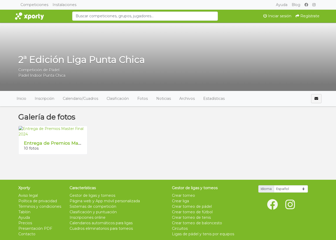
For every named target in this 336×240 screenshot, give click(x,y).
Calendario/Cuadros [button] (80, 98)
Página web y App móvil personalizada (105, 201)
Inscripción (44, 98)
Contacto (26, 234)
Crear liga (180, 201)
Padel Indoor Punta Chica (41, 75)
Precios (25, 223)
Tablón (24, 212)
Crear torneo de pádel (192, 206)
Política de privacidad (37, 201)
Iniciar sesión (279, 16)
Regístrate (309, 16)
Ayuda (281, 4)
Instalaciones (64, 4)
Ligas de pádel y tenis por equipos (203, 234)
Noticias (163, 98)
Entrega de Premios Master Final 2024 (68, 143)
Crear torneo (183, 195)
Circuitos (180, 228)
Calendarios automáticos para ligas (101, 223)
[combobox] (145, 16)
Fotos (142, 98)
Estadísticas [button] (214, 98)
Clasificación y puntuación (93, 212)
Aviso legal (28, 195)
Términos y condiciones (39, 206)
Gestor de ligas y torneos (92, 195)
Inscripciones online (88, 217)
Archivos (187, 98)
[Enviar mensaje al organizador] (316, 98)
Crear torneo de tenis (191, 217)
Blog (296, 4)
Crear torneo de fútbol (192, 212)
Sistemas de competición (93, 206)
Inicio (21, 98)
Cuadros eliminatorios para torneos (101, 228)
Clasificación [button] (118, 98)
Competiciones (34, 4)
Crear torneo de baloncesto (197, 223)
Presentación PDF (35, 228)
